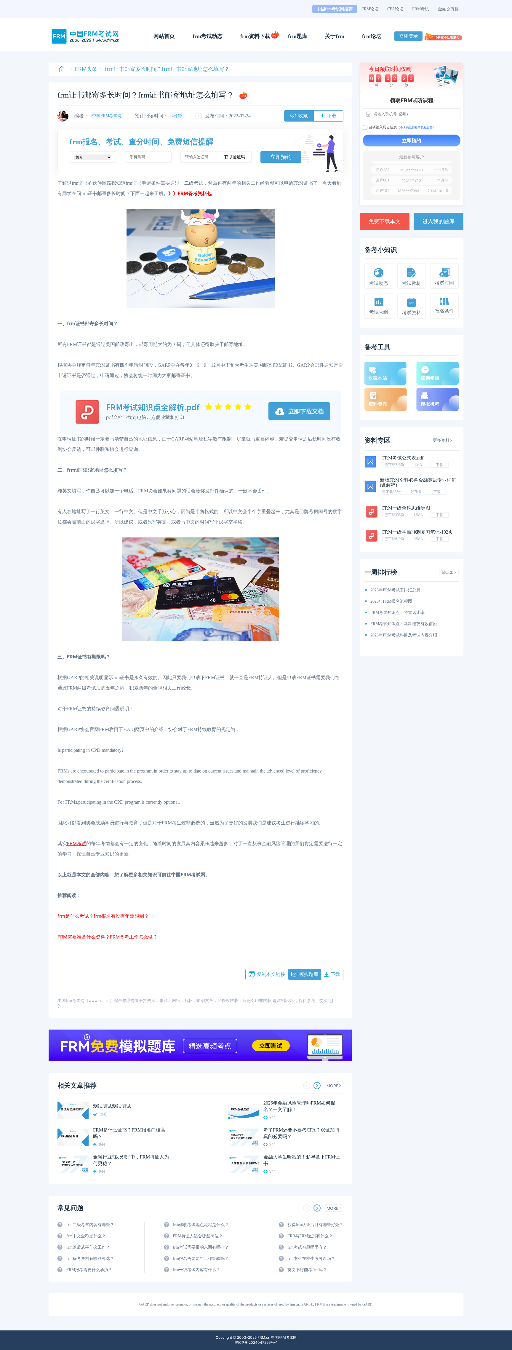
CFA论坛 (395, 9)
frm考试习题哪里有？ (307, 1247)
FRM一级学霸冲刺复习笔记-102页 (417, 531)
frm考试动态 (208, 36)
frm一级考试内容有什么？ (196, 1270)
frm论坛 (371, 36)
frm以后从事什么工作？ (88, 1247)
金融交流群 (448, 9)
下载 (439, 465)
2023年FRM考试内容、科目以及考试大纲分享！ (414, 635)
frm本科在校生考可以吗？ (311, 1258)
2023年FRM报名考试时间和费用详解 (403, 612)
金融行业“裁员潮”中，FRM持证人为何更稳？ (131, 1160)
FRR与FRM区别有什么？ (310, 1236)
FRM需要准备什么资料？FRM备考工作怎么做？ (107, 937)
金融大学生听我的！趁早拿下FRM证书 (301, 1160)
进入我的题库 (439, 221)
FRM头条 (86, 69)
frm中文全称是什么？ (86, 1236)
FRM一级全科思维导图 (406, 507)
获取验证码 (234, 157)
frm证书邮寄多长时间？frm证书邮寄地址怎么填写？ (167, 69)
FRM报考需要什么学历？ (89, 1270)
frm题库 (297, 36)
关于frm (334, 36)
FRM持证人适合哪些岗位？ (198, 1236)
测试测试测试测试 (112, 1106)
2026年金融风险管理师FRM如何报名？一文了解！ (299, 1106)
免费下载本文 (385, 221)
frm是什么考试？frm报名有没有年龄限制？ (103, 916)
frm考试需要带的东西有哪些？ (201, 1247)
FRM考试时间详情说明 (391, 624)
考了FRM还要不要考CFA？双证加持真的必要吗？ (301, 1133)
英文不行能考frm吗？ (307, 1270)
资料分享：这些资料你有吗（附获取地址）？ (411, 601)
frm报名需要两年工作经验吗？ (201, 1258)
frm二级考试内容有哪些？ (90, 1225)
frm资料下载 (255, 36)
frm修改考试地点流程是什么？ (201, 1225)
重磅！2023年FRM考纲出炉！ (397, 590)
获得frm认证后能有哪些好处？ (315, 1225)
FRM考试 (420, 9)
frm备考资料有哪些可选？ (90, 1258)
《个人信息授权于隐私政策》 (416, 127)
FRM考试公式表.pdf (402, 457)
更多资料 (441, 440)
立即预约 (281, 157)
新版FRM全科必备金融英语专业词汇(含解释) (418, 482)
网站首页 (164, 36)
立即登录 (408, 36)
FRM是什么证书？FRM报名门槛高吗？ (129, 1133)
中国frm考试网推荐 (335, 9)
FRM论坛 (369, 9)
